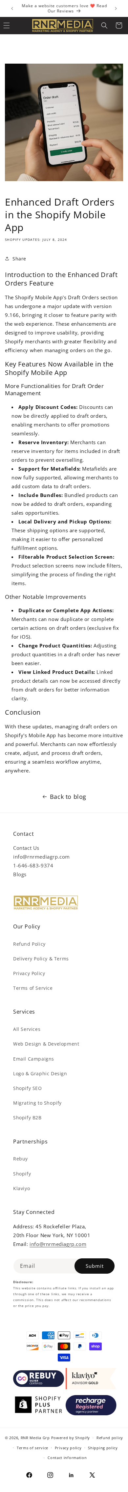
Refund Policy (29, 944)
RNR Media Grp (35, 1437)
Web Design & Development (46, 1044)
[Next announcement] (116, 8)
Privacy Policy (29, 973)
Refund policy (109, 1437)
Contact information (67, 1457)
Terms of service (32, 1447)
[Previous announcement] (12, 8)
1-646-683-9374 (33, 865)
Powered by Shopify (70, 1437)
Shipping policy (103, 1447)
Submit (95, 1266)
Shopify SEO (27, 1088)
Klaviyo (21, 1188)
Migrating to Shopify (37, 1103)
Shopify (22, 1174)
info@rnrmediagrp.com (41, 856)
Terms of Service (33, 988)
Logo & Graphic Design (40, 1073)
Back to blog (68, 796)
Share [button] (19, 259)
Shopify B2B (27, 1117)
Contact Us (26, 848)
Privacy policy (68, 1447)
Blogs (20, 874)
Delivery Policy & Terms (41, 959)
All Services (26, 1029)
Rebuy (20, 1159)
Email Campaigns (33, 1059)
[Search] (104, 25)
